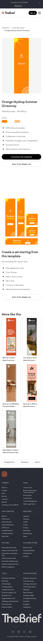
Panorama (24, 462)
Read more (18, 6)
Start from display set (21, 164)
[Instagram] (24, 632)
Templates (5, 28)
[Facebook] (13, 632)
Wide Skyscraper (18, 28)
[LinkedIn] (18, 632)
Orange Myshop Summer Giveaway (17, 30)
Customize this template (21, 157)
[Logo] (4, 474)
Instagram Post (9, 462)
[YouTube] (30, 632)
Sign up (32, 13)
